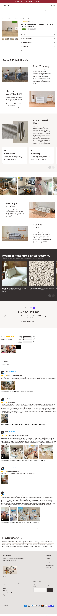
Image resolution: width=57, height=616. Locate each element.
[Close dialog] (47, 292)
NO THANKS (35, 317)
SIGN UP (35, 313)
